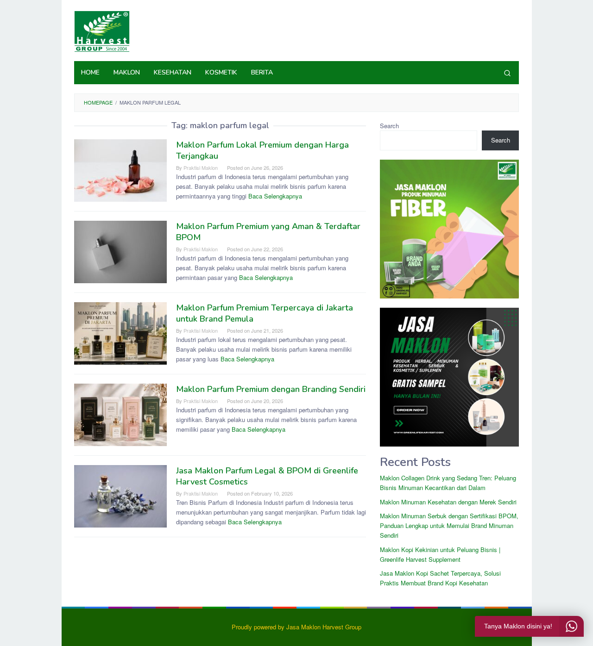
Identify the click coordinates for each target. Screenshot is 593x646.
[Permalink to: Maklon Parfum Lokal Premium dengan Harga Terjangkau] (120, 169)
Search (389, 125)
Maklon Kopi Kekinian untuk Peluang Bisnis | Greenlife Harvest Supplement (440, 554)
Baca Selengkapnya (275, 196)
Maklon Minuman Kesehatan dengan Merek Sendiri (448, 501)
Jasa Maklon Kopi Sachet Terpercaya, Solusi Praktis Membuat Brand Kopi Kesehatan (440, 578)
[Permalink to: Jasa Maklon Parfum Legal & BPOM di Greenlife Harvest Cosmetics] (120, 495)
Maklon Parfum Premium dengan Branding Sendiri (271, 389)
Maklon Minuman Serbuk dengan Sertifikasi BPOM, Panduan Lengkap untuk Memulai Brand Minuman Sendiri (449, 525)
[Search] (507, 72)
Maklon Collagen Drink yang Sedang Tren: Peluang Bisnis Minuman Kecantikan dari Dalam (448, 482)
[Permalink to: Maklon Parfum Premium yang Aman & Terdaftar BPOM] (120, 251)
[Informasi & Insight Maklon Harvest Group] (102, 30)
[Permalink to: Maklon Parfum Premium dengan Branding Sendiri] (120, 414)
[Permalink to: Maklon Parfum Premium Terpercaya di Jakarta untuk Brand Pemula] (120, 332)
